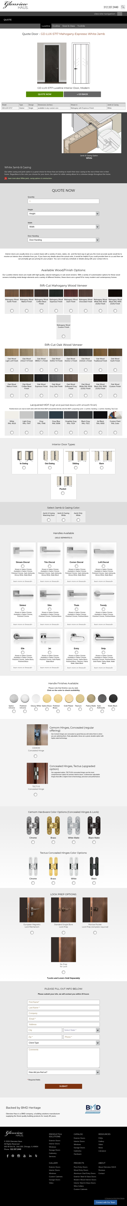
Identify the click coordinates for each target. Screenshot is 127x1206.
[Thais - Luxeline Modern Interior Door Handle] (77, 594)
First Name (63, 999)
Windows (52, 1147)
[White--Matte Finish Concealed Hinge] (74, 826)
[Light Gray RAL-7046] (41, 415)
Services (52, 1156)
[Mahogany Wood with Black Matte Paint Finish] (115, 293)
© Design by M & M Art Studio (115, 1198)
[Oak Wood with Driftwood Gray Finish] (71, 378)
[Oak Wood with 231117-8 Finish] (27, 352)
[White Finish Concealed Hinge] (74, 866)
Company (63, 1010)
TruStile (81, 26)
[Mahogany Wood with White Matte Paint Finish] (100, 293)
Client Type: (63, 1040)
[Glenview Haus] (7, 1155)
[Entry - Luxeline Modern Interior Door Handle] (77, 637)
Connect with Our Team (105, 1202)
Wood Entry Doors (81, 1170)
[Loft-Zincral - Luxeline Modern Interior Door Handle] (104, 551)
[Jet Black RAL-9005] (100, 415)
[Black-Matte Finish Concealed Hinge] (94, 826)
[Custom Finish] (115, 415)
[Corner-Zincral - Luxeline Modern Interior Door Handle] (77, 551)
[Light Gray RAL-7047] (27, 415)
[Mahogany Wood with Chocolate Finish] (86, 293)
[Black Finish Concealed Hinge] (94, 866)
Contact (101, 1173)
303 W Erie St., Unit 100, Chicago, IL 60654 (21, 1147)
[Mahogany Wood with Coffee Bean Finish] (41, 293)
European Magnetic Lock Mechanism (32, 925)
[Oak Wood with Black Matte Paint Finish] (100, 378)
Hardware (77, 1154)
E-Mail (63, 1016)
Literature (102, 1151)
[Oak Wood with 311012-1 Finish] (71, 352)
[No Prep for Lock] (63, 961)
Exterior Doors (54, 1141)
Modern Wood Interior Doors (85, 1180)
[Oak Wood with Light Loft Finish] (12, 352)
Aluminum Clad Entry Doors (84, 1173)
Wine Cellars (79, 1186)
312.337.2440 (111, 7)
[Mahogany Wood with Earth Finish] (12, 293)
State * (82, 1027)
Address (63, 1021)
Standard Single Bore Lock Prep (63, 925)
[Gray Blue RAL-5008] (56, 415)
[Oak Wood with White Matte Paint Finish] (86, 378)
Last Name (63, 1004)
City (44, 1027)
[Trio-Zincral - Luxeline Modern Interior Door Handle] (50, 551)
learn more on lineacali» (22, 581)
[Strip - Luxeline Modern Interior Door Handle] (104, 637)
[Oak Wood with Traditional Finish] (100, 352)
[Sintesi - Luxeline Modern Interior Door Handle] (23, 594)
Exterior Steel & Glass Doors (85, 1177)
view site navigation (104, 14)
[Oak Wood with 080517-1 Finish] (41, 352)
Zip (44, 1034)
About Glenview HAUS (107, 1167)
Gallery (101, 1141)
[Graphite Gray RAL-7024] (71, 415)
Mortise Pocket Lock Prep (95, 925)
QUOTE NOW (44, 94)
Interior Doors (54, 1144)
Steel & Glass (68, 26)
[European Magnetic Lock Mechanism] (32, 922)
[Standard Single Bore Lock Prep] (63, 922)
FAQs (100, 1138)
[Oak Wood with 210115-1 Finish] (86, 352)
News (100, 1148)
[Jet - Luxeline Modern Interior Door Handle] (50, 637)
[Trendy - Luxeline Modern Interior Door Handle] (104, 594)
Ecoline (56, 26)
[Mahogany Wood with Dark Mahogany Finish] (71, 293)
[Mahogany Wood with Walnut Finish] (27, 293)
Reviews (101, 1170)
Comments (63, 1047)
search (123, 7)
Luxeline (46, 26)
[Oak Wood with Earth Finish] (115, 352)
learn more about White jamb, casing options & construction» (30, 178)
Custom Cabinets (56, 1177)
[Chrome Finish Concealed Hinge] (33, 826)
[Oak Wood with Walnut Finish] (12, 378)
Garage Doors (54, 1150)
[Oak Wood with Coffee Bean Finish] (27, 378)
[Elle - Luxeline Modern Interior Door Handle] (23, 637)
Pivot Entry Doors (80, 1167)
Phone (82, 1034)
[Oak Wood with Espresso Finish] (41, 378)
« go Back (82, 94)
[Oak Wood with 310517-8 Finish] (56, 352)
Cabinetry (53, 1153)
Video (100, 1144)
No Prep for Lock (63, 965)
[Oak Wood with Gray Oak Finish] (56, 378)
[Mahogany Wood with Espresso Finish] (56, 293)
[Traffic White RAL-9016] (12, 415)
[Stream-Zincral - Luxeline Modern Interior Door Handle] (23, 551)
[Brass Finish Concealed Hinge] (53, 826)
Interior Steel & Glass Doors (85, 1183)
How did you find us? (63, 1069)
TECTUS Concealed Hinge (36, 787)
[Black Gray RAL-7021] (86, 415)
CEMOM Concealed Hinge (36, 749)
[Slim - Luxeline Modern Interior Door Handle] (50, 594)
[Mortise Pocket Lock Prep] (95, 922)
